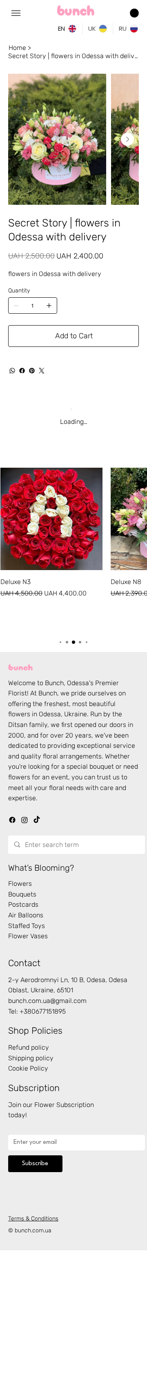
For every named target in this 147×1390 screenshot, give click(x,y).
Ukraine (75, 714)
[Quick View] (51, 519)
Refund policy (28, 1047)
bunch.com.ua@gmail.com (47, 1001)
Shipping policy (30, 1058)
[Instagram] (24, 820)
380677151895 (45, 1011)
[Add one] (49, 305)
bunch (20, 666)
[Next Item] (127, 139)
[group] (73, 549)
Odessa (78, 683)
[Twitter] (42, 371)
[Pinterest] (32, 371)
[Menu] (16, 13)
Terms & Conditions (33, 1218)
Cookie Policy (28, 1068)
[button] (134, 13)
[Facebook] (22, 371)
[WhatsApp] (12, 371)
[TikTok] (37, 820)
